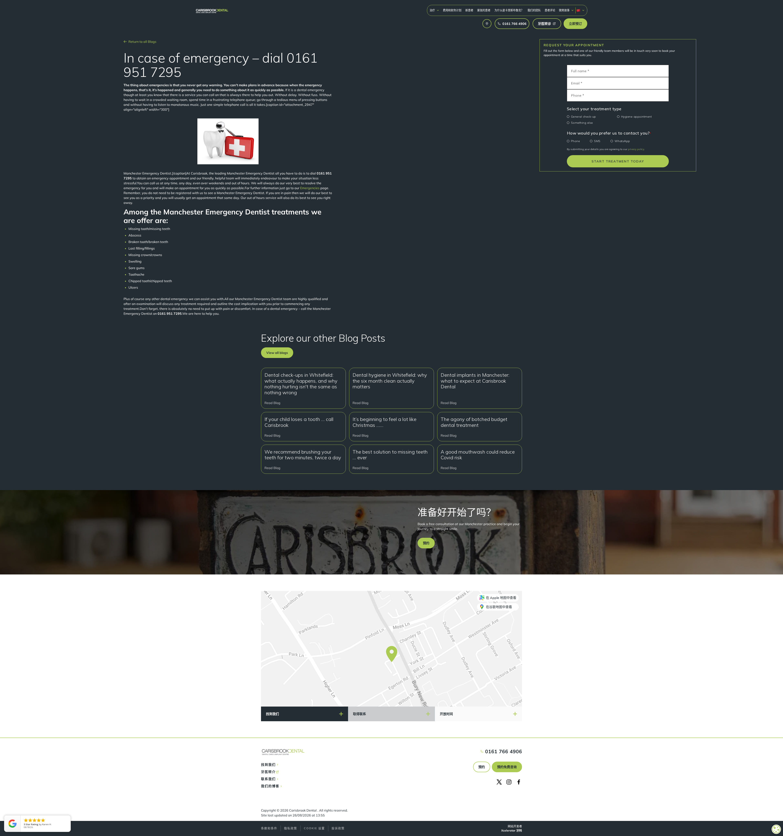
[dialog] (776, 829)
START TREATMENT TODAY (618, 161)
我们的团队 (534, 10)
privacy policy (636, 149)
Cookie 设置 (314, 828)
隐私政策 (290, 828)
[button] (434, 10)
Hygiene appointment (636, 116)
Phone (575, 141)
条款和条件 (269, 828)
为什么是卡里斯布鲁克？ (509, 10)
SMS (597, 141)
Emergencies (310, 188)
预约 (481, 767)
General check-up (583, 116)
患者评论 (550, 10)
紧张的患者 (483, 10)
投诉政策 (338, 828)
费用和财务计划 (452, 10)
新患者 (469, 10)
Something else (582, 122)
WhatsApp (622, 141)
